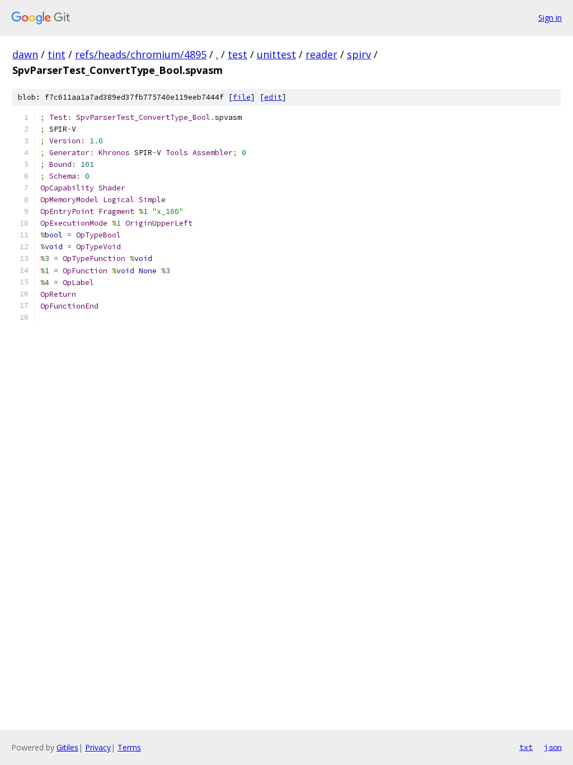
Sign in (550, 17)
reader (321, 54)
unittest (276, 54)
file (242, 97)
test (237, 54)
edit (273, 97)
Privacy (98, 747)
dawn (25, 54)
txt (526, 747)
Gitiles (67, 747)
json (553, 747)
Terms (129, 747)
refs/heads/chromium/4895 (140, 54)
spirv (359, 54)
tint (56, 54)
